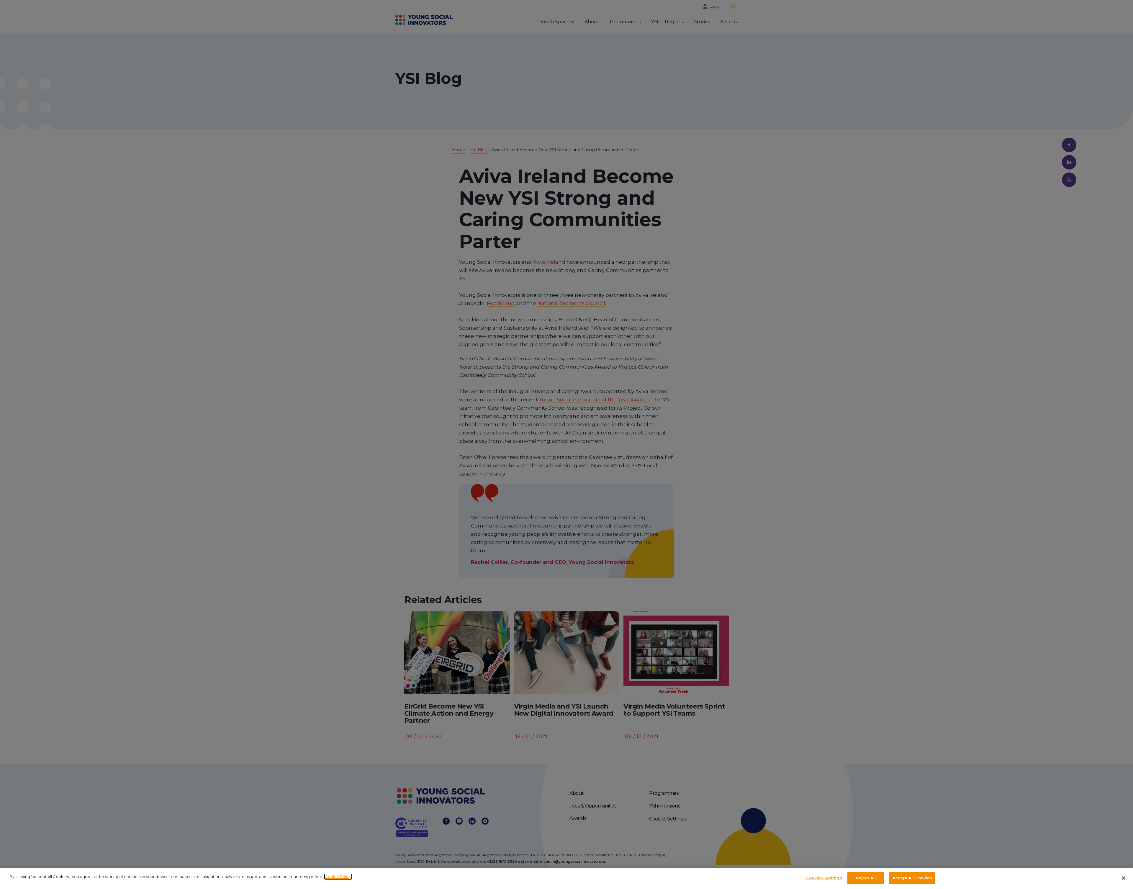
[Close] (1123, 878)
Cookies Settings (824, 877)
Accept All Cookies (912, 877)
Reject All (866, 877)
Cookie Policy (338, 876)
